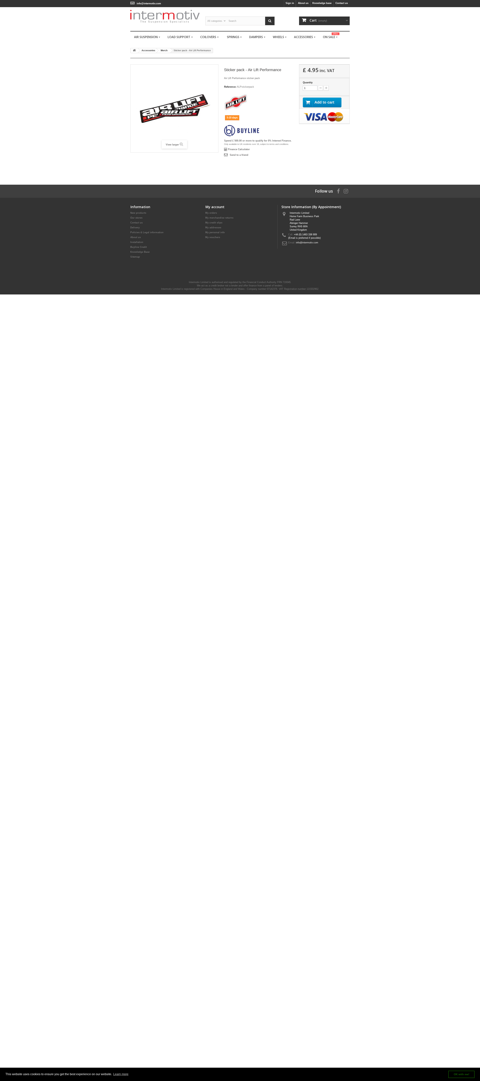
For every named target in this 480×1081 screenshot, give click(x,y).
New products (138, 213)
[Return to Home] (134, 50)
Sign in (290, 3)
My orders (211, 213)
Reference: (230, 86)
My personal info (215, 232)
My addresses (213, 227)
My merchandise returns (219, 217)
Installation (136, 242)
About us (303, 3)
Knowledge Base (140, 252)
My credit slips (213, 222)
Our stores (136, 217)
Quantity (308, 82)
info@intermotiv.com (149, 3)
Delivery (135, 227)
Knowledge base (322, 3)
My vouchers (212, 237)
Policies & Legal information (147, 232)
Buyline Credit (138, 247)
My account (214, 207)
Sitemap (135, 256)
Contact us (341, 3)
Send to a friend (239, 155)
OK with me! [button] (461, 1074)
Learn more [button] (120, 1074)
